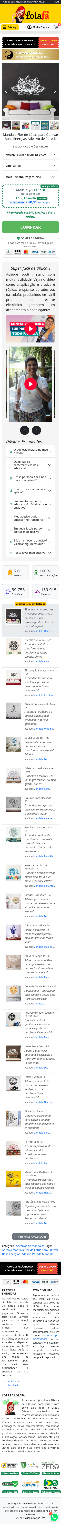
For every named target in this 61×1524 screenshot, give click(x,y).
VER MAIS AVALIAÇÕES (31, 1236)
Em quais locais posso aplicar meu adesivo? (28, 530)
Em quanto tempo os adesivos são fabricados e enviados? (30, 504)
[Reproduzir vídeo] (30, 329)
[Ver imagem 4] (35, 125)
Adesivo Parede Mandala (37, 1254)
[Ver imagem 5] (44, 125)
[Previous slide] (24, 430)
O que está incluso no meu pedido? (31, 451)
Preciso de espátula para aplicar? (29, 490)
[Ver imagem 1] (6, 125)
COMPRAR (30, 227)
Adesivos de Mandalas (30, 1246)
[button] (10, 27)
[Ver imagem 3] (25, 125)
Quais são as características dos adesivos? (26, 465)
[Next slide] (36, 430)
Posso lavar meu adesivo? (30, 553)
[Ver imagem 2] (16, 125)
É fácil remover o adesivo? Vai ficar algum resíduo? (30, 542)
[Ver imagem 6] (54, 125)
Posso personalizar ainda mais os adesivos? (30, 478)
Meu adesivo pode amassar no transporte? (29, 518)
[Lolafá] (30, 15)
